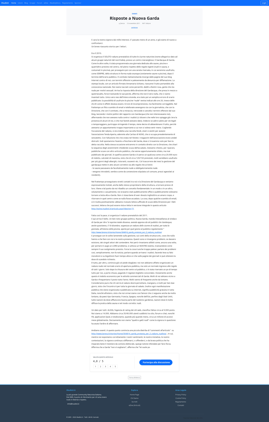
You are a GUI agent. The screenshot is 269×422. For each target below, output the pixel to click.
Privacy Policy (180, 394)
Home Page (134, 394)
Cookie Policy (180, 398)
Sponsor (78, 3)
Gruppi (32, 3)
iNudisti (5, 2)
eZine (46, 3)
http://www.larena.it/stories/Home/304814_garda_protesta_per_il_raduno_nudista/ (126, 232)
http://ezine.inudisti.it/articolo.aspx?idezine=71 (112, 208)
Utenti (20, 3)
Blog (26, 3)
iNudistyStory (55, 3)
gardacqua (134, 27)
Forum (39, 3)
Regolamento (67, 3)
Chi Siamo (134, 398)
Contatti (181, 405)
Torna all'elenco (134, 378)
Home (13, 3)
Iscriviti (134, 402)
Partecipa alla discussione (156, 362)
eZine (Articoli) (134, 405)
